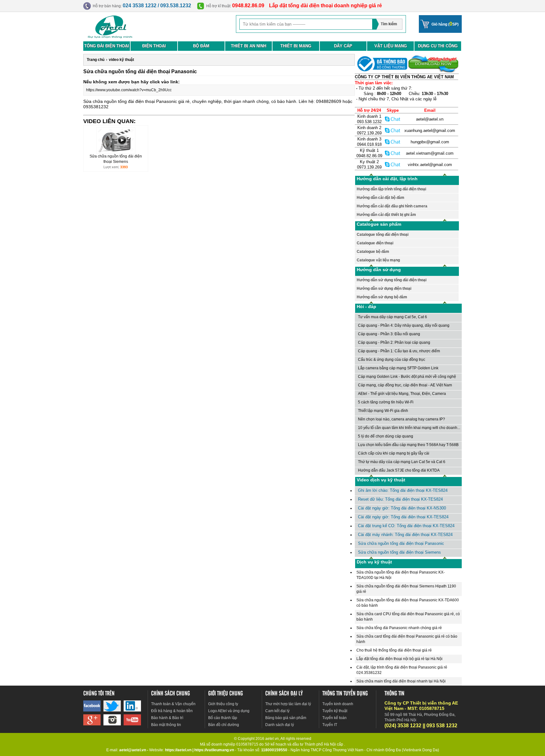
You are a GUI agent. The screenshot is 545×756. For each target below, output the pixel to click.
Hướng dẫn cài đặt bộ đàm (380, 197)
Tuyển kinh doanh (337, 704)
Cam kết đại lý (277, 711)
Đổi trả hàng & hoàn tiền (172, 711)
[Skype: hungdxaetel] (392, 141)
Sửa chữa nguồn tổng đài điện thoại (119, 101)
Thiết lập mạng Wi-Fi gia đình (383, 410)
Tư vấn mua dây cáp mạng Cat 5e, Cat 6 (392, 317)
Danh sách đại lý (279, 725)
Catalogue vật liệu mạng (378, 260)
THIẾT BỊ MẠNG (295, 46)
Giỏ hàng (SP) (445, 24)
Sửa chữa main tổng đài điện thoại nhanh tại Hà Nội (401, 681)
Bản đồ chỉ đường (223, 725)
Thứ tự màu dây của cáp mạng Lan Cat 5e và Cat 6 (401, 462)
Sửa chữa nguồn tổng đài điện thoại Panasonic (401, 543)
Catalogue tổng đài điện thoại (382, 234)
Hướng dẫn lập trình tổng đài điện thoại (391, 189)
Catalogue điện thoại (375, 243)
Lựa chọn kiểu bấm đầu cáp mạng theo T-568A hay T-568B (408, 445)
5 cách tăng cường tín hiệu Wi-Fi (385, 402)
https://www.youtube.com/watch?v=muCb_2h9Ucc (129, 90)
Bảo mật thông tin (166, 725)
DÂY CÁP (343, 46)
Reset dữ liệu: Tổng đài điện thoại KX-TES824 (400, 499)
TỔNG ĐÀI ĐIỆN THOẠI (106, 46)
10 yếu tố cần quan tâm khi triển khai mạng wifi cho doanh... (409, 428)
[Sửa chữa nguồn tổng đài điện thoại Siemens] (115, 152)
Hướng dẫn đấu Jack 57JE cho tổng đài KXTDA (399, 470)
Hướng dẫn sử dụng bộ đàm (382, 297)
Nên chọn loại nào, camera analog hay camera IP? (401, 419)
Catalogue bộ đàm (373, 251)
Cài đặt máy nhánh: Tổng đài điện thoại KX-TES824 (405, 534)
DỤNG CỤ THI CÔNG (438, 46)
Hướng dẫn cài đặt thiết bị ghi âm (386, 214)
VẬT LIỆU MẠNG (390, 46)
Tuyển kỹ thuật (334, 711)
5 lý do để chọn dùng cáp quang (385, 436)
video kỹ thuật (121, 59)
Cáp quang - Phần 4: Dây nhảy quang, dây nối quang (403, 325)
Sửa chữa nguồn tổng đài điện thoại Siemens (399, 552)
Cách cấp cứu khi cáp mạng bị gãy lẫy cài (393, 453)
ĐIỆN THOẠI (154, 46)
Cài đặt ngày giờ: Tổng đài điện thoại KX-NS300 (402, 508)
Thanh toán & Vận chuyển (173, 704)
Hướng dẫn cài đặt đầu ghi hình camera (392, 206)
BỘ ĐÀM (201, 46)
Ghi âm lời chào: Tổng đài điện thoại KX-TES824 (403, 490)
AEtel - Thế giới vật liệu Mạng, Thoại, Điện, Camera (402, 393)
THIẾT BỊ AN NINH (248, 46)
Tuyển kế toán (334, 718)
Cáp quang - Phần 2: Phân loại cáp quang (394, 342)
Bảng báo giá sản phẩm (285, 718)
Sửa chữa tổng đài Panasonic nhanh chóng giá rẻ (399, 628)
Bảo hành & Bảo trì (167, 718)
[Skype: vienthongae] (392, 118)
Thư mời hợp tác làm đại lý (288, 704)
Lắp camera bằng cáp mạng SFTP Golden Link (398, 368)
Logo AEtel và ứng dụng (228, 711)
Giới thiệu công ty (223, 704)
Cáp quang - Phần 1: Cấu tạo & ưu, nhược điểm (399, 351)
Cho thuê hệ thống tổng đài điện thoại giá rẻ (394, 650)
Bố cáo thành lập (222, 718)
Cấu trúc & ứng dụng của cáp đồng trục (391, 359)
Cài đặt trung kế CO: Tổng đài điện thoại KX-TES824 (406, 525)
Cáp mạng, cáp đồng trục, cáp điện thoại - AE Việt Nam (405, 385)
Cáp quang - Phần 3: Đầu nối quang (389, 334)
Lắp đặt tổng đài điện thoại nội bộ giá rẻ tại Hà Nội (399, 659)
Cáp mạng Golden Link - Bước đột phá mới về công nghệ (407, 376)
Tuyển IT (329, 725)
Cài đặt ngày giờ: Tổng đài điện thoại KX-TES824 (403, 517)
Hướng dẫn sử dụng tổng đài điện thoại (391, 280)
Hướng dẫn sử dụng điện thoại (384, 288)
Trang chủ (95, 59)
